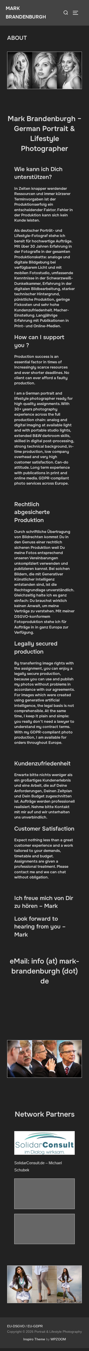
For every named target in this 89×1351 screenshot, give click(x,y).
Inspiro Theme (34, 1339)
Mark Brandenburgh (26, 12)
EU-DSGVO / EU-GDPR (25, 1326)
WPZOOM (58, 1339)
